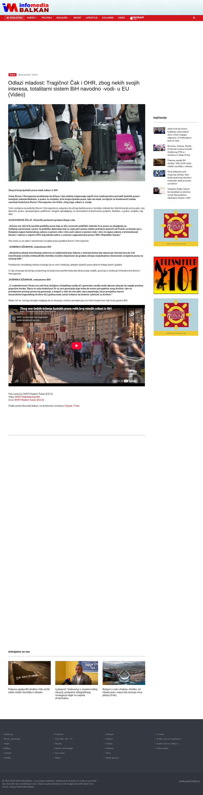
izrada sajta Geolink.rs (189, 781)
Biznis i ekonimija (12, 739)
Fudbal (109, 743)
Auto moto (60, 753)
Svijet (6, 743)
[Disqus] (76, 525)
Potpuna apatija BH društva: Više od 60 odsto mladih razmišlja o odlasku (179, 163)
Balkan (7, 748)
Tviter (77, 406)
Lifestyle (109, 734)
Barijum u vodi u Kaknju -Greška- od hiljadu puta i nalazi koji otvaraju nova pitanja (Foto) (122, 692)
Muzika (58, 743)
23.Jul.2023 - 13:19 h (29, 75)
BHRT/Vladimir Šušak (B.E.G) (29, 400)
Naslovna (8, 734)
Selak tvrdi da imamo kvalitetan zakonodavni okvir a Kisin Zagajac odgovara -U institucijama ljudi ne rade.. (179, 135)
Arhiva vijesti (162, 748)
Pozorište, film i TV (64, 739)
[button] (32, 17)
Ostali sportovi (112, 758)
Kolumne (59, 734)
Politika (7, 758)
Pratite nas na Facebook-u (168, 739)
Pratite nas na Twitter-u (167, 743)
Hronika (7, 753)
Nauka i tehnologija (64, 748)
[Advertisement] (101, 43)
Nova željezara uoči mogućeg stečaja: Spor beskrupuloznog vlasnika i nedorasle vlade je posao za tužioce (179, 177)
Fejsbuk (68, 406)
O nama (160, 734)
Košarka (109, 748)
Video (57, 758)
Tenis (108, 753)
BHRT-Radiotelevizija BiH (27, 397)
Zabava (109, 739)
